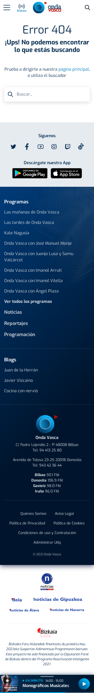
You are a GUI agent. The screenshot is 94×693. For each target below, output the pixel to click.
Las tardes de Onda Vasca (29, 222)
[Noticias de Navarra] (67, 610)
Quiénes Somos (33, 513)
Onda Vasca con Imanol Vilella (33, 280)
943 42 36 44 (50, 465)
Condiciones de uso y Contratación (47, 532)
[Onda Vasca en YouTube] (40, 146)
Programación (19, 334)
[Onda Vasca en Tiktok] (80, 146)
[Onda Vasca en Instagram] (54, 146)
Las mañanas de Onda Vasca (31, 212)
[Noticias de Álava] (24, 610)
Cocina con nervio (21, 391)
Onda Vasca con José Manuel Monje (38, 243)
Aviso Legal (64, 513)
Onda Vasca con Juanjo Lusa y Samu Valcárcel (38, 257)
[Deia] (17, 599)
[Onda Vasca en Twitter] (13, 146)
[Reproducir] (84, 684)
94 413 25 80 (50, 450)
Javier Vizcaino (18, 380)
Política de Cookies (69, 523)
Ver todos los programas (28, 301)
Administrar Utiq (47, 542)
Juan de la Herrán (21, 370)
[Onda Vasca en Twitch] (67, 146)
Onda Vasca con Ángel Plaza (31, 291)
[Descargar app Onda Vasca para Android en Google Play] (30, 173)
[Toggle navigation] (7, 7)
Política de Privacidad (27, 523)
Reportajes (16, 323)
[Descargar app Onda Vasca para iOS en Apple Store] (66, 173)
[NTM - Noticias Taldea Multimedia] (47, 581)
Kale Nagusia (16, 233)
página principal (73, 69)
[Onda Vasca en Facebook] (27, 146)
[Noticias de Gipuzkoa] (58, 599)
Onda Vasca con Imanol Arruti (33, 270)
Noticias (13, 312)
